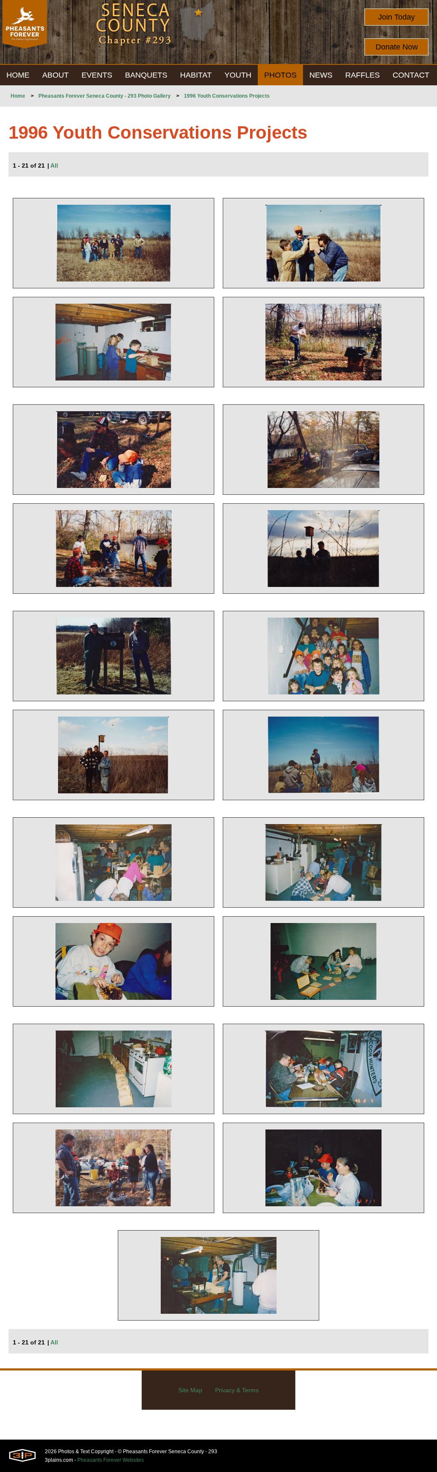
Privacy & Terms (237, 1390)
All (54, 165)
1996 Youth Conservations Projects (227, 96)
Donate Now (397, 47)
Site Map (190, 1390)
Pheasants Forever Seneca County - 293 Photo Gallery (104, 96)
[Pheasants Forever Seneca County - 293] (25, 32)
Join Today (396, 17)
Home (18, 96)
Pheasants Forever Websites (110, 1460)
